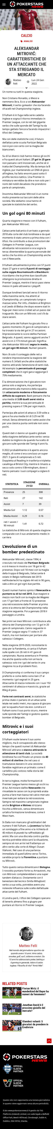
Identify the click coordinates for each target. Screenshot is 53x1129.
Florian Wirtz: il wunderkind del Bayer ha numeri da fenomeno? (35, 991)
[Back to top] (49, 1041)
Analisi (28, 41)
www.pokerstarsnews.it (18, 1110)
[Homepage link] (26, 4)
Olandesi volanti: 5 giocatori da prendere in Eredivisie (35, 1024)
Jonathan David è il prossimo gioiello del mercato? (33, 1007)
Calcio (26, 36)
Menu (5, 4)
